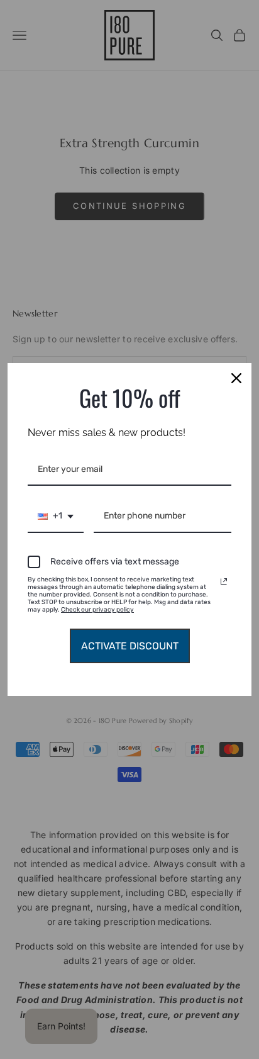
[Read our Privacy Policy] (223, 581)
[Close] (236, 378)
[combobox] (56, 517)
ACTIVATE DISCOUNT (130, 646)
